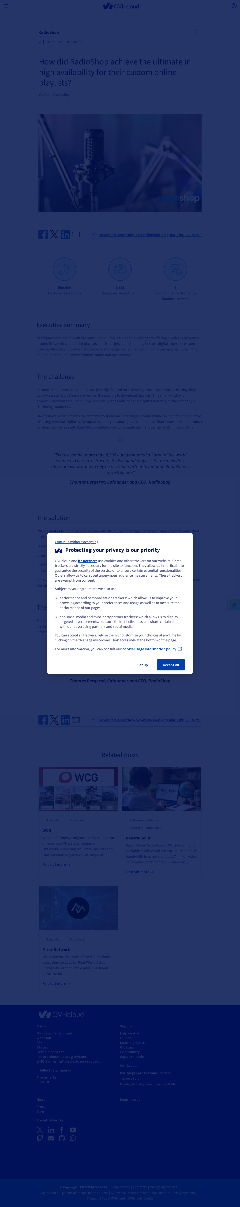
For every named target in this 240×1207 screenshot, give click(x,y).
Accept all (171, 664)
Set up (142, 664)
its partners (87, 560)
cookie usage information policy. (149, 649)
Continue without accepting (76, 541)
